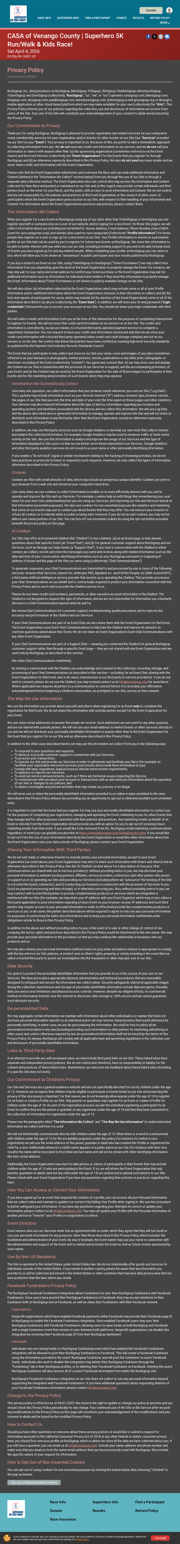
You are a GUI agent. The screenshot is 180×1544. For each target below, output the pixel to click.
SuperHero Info (68, 18)
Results (138, 18)
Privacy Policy (82, 1539)
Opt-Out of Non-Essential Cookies (34, 1482)
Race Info (44, 18)
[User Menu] (169, 10)
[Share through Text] (167, 36)
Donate (151, 10)
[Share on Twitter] (154, 36)
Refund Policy (160, 18)
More (164, 22)
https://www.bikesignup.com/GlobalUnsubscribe (112, 833)
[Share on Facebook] (148, 36)
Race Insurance (63, 1519)
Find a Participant (97, 18)
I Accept (160, 1538)
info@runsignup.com (133, 682)
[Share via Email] (160, 36)
